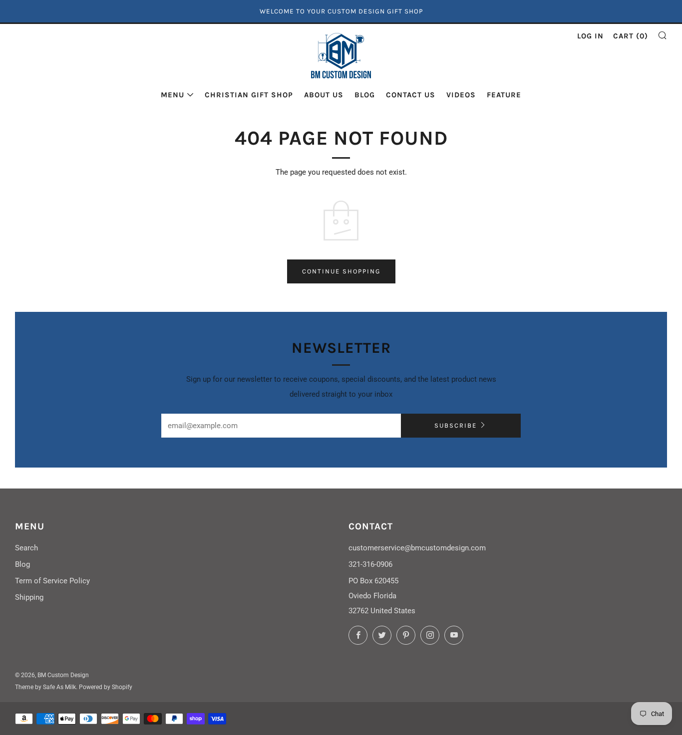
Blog (364, 94)
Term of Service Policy (52, 580)
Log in (590, 35)
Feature (504, 94)
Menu (172, 94)
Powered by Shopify (105, 687)
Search (26, 547)
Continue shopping (341, 271)
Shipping (29, 597)
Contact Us (410, 94)
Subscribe (455, 425)
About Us (323, 94)
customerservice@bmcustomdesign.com (417, 547)
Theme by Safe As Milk (45, 687)
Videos (461, 94)
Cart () (630, 35)
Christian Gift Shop (249, 94)
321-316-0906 (370, 564)
